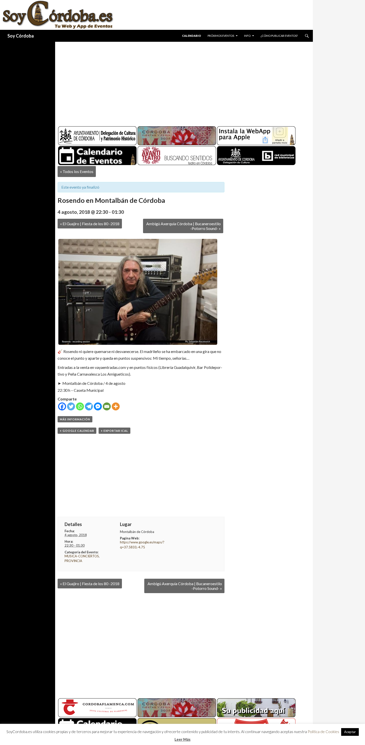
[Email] (107, 406)
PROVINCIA (73, 561)
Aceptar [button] (350, 732)
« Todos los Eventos (76, 171)
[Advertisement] (179, 82)
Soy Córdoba (20, 36)
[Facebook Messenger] (98, 406)
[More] (116, 406)
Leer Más (182, 739)
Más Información (75, 419)
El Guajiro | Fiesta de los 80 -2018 (89, 223)
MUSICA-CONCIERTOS (82, 556)
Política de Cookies (323, 731)
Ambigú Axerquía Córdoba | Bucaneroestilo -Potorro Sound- (183, 226)
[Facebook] (62, 406)
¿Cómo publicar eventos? (279, 35)
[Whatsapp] (80, 406)
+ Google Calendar (77, 430)
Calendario (191, 35)
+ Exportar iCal (114, 430)
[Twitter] (71, 406)
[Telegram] (89, 406)
